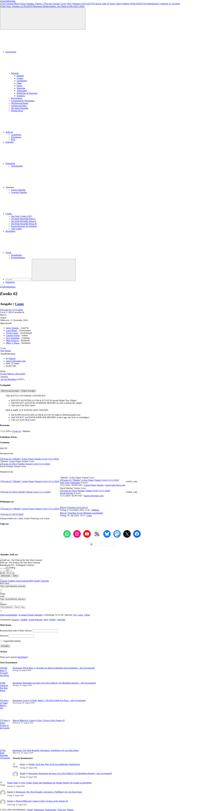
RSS (13, 139)
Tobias (87, 615)
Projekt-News (17, 111)
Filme (19, 83)
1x (8, 570)
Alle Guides (16, 229)
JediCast (9, 132)
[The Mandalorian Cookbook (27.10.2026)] (160, 3)
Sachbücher (22, 81)
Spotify (37, 581)
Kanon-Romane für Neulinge (24, 226)
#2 (16, 431)
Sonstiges (21, 96)
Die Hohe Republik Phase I (23, 219)
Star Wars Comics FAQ (21, 216)
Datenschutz (50, 810)
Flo (75, 615)
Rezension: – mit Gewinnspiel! (49, 700)
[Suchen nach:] (19, 279)
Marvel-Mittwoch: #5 (39, 720)
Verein (8, 252)
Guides (9, 214)
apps (2, 448)
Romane (20, 76)
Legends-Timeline (19, 192)
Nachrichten (11, 52)
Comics (20, 78)
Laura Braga (11, 330)
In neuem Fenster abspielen (31, 615)
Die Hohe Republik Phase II (23, 221)
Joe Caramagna (12, 338)
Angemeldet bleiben (12, 641)
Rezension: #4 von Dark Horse (46, 750)
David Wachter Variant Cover (13, 466)
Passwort (4, 636)
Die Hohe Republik (19, 108)
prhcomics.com (16, 361)
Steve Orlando (12, 328)
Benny (23, 764)
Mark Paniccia (12, 340)
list (6, 448)
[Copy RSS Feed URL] (1, 589)
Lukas (89, 515)
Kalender (10, 142)
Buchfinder (10, 231)
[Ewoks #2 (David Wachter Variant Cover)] (25, 464)
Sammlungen (17, 166)
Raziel (22, 773)
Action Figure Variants (94, 485)
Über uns (62, 810)
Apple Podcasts (22, 581)
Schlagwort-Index (19, 106)
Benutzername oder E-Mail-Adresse (16, 630)
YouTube (45, 581)
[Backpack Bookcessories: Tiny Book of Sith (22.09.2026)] (58, 6)
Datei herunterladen (8, 615)
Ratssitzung (16, 137)
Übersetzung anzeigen (10, 391)
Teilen (15, 576)
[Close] (1, 579)
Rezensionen (16, 98)
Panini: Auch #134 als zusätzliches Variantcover (54, 764)
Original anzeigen (28, 391)
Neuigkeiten (16, 255)
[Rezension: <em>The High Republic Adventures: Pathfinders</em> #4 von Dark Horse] (5, 760)
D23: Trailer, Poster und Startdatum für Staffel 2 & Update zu (56, 783)
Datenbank (10, 163)
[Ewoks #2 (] (89, 480)
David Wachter (66, 493)
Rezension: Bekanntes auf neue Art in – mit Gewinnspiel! (54, 683)
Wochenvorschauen (19, 103)
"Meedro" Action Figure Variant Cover (17, 461)
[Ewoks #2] (11, 310)
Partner (70, 810)
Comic (19, 304)
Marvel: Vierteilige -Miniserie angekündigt (81, 513)
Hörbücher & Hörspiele (27, 93)
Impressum (39, 810)
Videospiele (22, 91)
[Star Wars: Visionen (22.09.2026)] (16, 6)
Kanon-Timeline (18, 190)
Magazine (21, 88)
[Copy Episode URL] (1, 602)
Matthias (95, 510)
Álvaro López (12, 333)
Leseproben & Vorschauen (22, 101)
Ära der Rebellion (8, 379)
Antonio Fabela (13, 335)
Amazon (4, 581)
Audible (11, 581)
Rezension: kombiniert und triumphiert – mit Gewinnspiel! (54, 668)
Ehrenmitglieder (18, 257)
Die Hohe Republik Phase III (24, 224)
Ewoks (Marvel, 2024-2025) (12, 374)
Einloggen (10, 282)
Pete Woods (5, 351)
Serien (19, 86)
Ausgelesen (16, 134)
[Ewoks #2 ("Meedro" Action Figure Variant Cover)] (29, 459)
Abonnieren (5, 576)
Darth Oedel (12, 783)
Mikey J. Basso (12, 343)
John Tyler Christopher (70, 482)
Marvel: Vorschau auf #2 (74, 507)
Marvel (12, 358)
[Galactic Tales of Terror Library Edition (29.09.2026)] (116, 3)
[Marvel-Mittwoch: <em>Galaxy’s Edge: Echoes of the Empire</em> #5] (5, 734)
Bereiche (15, 73)
